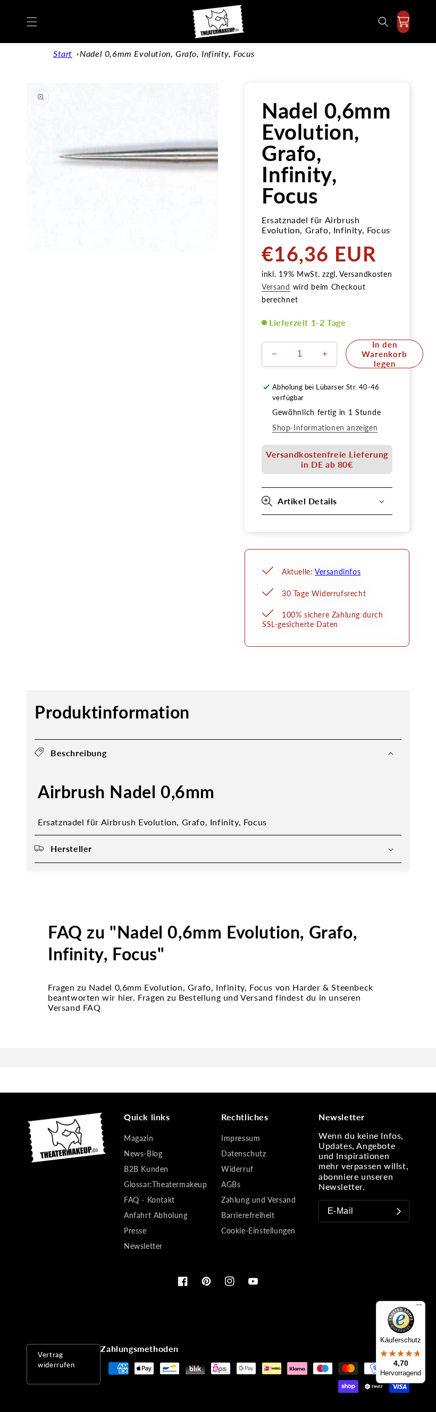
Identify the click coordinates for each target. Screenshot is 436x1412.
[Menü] (419, 1307)
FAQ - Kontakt (149, 1199)
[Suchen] (383, 21)
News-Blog (143, 1153)
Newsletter (143, 1245)
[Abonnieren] (399, 1211)
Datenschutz (243, 1153)
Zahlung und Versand (258, 1199)
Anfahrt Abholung (156, 1215)
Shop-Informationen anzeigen (325, 427)
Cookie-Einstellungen (258, 1230)
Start (62, 53)
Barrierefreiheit (248, 1215)
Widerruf (237, 1168)
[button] (32, 21)
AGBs (230, 1184)
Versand (276, 286)
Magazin (138, 1138)
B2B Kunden (146, 1168)
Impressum (240, 1138)
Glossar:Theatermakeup (165, 1184)
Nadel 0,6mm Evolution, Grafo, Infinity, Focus (167, 53)
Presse (135, 1230)
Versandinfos (337, 571)
